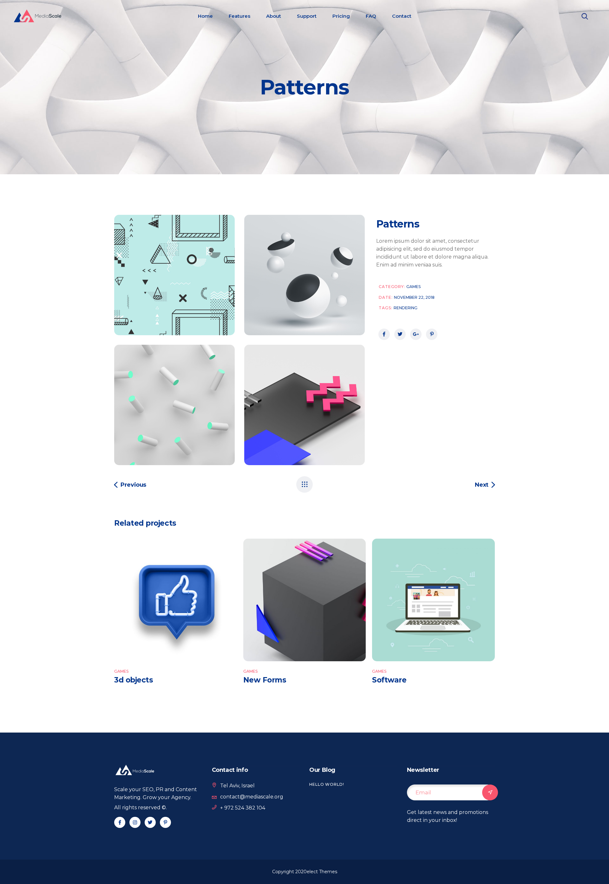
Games (413, 286)
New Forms (264, 680)
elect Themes (322, 871)
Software (389, 680)
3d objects (133, 680)
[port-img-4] (174, 275)
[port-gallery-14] (174, 405)
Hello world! (326, 784)
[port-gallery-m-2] (304, 275)
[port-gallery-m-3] (304, 405)
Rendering (405, 307)
